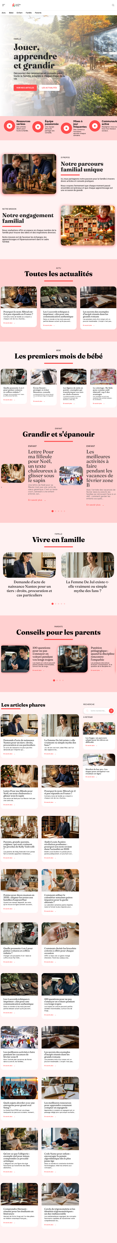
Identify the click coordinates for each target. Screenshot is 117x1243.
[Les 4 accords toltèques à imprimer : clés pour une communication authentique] (58, 297)
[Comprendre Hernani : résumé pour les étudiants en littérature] (19, 1194)
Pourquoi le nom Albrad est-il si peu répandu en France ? (18, 312)
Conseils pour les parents (58, 632)
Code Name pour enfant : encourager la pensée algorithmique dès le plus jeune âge (57, 1157)
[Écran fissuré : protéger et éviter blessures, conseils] (44, 376)
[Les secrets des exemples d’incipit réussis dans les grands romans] (98, 297)
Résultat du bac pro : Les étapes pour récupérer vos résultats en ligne (97, 771)
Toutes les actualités (58, 273)
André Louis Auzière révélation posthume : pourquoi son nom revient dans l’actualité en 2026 (58, 845)
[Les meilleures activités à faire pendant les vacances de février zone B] (71, 475)
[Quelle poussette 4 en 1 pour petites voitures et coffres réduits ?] (14, 376)
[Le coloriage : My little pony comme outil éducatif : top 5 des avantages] (103, 376)
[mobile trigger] (4, 5)
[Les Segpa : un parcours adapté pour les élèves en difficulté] (99, 728)
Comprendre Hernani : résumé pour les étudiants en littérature (18, 1211)
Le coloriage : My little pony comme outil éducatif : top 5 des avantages (103, 391)
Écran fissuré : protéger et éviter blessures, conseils (41, 390)
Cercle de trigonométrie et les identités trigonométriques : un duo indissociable (59, 1211)
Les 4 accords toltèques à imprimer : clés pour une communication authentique (58, 314)
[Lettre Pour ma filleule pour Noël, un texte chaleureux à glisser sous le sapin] (13, 473)
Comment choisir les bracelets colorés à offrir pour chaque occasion (60, 950)
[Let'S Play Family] (16, 5)
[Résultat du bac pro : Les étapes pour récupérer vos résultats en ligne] (99, 760)
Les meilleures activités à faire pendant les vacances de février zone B (99, 468)
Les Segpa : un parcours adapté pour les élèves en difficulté (97, 740)
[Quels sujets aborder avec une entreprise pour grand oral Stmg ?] (19, 1088)
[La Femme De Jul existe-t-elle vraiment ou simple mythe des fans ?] (87, 565)
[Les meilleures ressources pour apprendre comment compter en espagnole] (60, 1088)
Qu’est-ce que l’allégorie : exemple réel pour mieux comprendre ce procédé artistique (16, 1157)
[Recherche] (113, 5)
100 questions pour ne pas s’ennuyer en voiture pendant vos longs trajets (43, 653)
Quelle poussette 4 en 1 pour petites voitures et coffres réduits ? (13, 390)
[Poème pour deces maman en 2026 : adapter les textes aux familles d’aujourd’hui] (19, 880)
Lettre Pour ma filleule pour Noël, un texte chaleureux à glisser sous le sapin (42, 466)
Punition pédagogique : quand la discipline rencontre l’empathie (102, 653)
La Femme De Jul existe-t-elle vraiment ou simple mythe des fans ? (87, 586)
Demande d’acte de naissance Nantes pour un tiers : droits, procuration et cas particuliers (29, 588)
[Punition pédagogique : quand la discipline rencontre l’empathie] (73, 659)
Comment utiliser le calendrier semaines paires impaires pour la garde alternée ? (58, 899)
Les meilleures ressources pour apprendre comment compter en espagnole (58, 1105)
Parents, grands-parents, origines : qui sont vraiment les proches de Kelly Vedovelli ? (18, 845)
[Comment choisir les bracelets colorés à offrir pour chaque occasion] (60, 933)
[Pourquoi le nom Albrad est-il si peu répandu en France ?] (19, 297)
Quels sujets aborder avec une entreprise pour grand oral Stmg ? (19, 1105)
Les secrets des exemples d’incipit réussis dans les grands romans (96, 314)
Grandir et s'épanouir (58, 434)
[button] (52, 511)
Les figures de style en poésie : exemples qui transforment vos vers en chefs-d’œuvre (73, 391)
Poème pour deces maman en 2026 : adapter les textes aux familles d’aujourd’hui (18, 897)
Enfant (32, 446)
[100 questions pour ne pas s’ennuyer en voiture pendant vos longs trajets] (60, 984)
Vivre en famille (58, 539)
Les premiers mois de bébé (59, 356)
